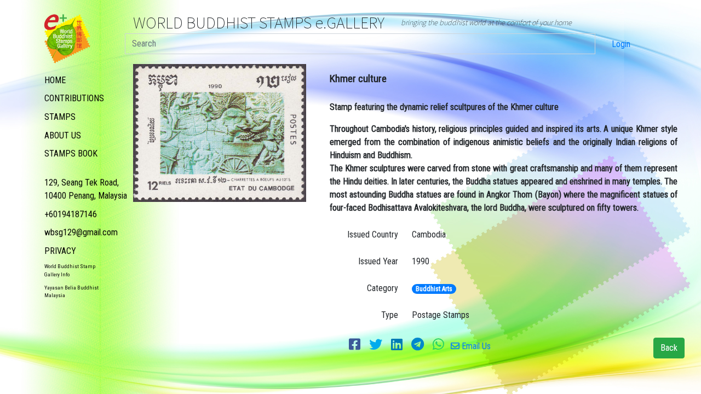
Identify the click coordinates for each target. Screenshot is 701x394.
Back (668, 348)
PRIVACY (60, 251)
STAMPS (60, 117)
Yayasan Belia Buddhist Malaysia (71, 291)
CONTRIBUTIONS (74, 98)
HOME (55, 80)
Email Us (475, 346)
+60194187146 (70, 214)
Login (621, 44)
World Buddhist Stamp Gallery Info (69, 270)
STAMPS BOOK (70, 153)
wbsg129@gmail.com (81, 232)
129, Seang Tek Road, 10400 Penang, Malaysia (85, 189)
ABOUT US (62, 135)
